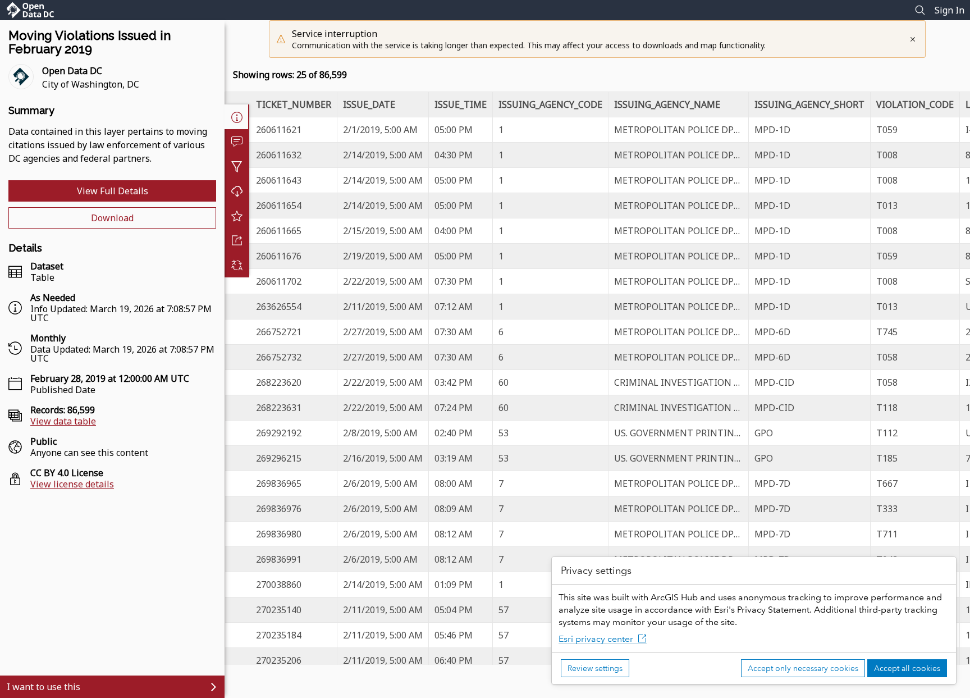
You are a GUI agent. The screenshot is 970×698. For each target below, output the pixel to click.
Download (112, 218)
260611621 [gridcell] (278, 130)
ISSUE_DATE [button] (369, 104)
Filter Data (237, 166)
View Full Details (112, 191)
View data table (63, 421)
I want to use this (43, 687)
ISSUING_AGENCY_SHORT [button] (809, 104)
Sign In (949, 10)
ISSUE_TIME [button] (460, 104)
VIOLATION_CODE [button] (915, 104)
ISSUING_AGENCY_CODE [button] (550, 104)
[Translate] (237, 265)
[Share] (237, 240)
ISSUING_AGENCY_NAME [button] (667, 104)
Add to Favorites (237, 215)
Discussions (237, 141)
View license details (72, 484)
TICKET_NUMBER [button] (293, 104)
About (237, 116)
